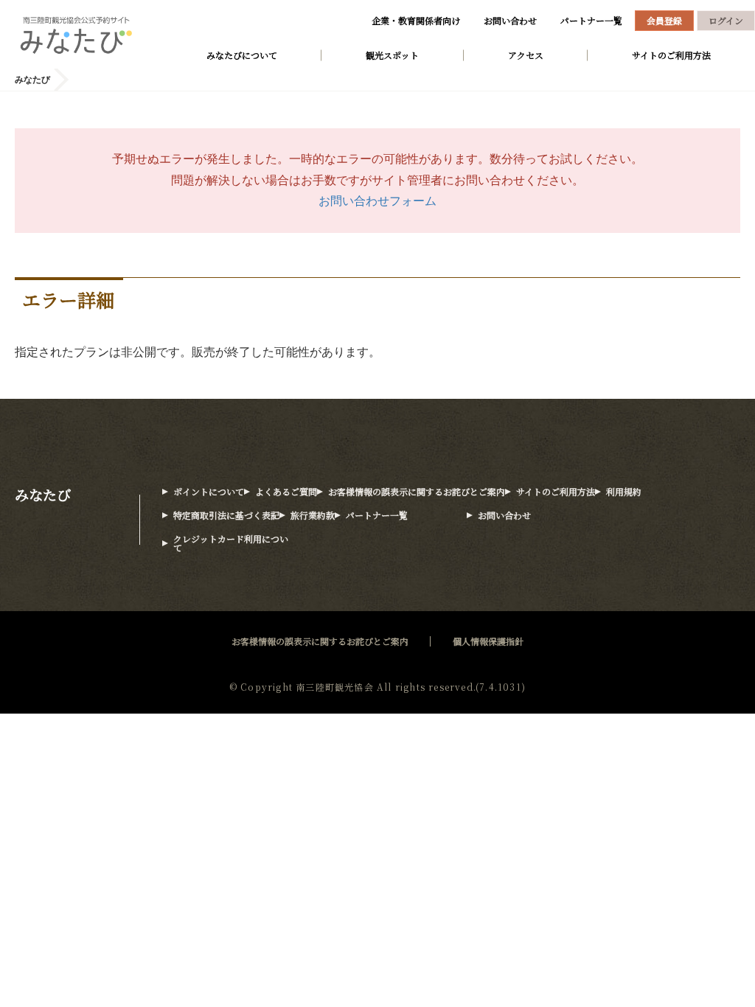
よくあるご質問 (286, 491)
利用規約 (623, 491)
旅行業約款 (312, 515)
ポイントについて (208, 491)
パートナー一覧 (591, 20)
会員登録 (664, 20)
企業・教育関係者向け (416, 20)
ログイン (726, 20)
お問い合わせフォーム (377, 201)
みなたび (43, 494)
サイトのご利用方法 (671, 55)
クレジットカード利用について (230, 543)
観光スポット (392, 55)
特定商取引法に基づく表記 (226, 515)
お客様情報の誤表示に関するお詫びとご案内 (416, 491)
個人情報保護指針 (488, 641)
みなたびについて (241, 55)
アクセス (525, 55)
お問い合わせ (510, 20)
